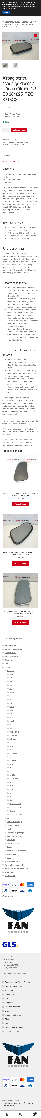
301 (11, 696)
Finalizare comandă (12, 1007)
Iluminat (10, 829)
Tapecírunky (11, 854)
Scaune (10, 847)
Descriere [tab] (6, 155)
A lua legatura (10, 990)
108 (11, 681)
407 (11, 717)
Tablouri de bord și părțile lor (17, 850)
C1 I (11, 743)
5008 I (12, 721)
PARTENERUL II (15, 804)
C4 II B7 (12, 775)
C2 (31, 22)
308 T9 (12, 707)
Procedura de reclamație (14, 1027)
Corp (6, 663)
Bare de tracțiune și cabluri (14, 649)
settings (13, 8)
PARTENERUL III (15, 807)
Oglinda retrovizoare (14, 836)
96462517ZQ (19, 144)
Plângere (8, 1019)
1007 (11, 674)
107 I (11, 678)
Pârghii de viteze (13, 843)
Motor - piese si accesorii (14, 865)
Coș (6, 998)
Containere (9, 660)
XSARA (12, 811)
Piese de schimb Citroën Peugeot (17, 982)
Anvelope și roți (10, 645)
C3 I (21, 142)
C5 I (11, 782)
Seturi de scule (10, 876)
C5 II (11, 786)
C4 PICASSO (14, 778)
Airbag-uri (25, 22)
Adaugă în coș (19, 130)
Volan (9, 858)
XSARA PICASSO (16, 815)
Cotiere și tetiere (13, 825)
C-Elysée (13, 739)
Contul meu (9, 994)
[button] (35, 35)
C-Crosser (13, 735)
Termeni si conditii (12, 1031)
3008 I (12, 692)
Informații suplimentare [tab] (10, 161)
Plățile (7, 1023)
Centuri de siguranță (14, 822)
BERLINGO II (14, 732)
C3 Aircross (14, 753)
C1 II (11, 746)
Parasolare (11, 840)
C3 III (11, 764)
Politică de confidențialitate (15, 986)
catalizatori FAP (10, 653)
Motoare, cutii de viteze (13, 861)
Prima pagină (9, 22)
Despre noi (9, 1002)
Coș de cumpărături (31, 1112)
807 (11, 728)
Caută (20, 1114)
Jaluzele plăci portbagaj (15, 832)
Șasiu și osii (9, 872)
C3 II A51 (13, 761)
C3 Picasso (14, 768)
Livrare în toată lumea (13, 1015)
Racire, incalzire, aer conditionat (16, 868)
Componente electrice (12, 656)
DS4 (11, 800)
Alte (8, 818)
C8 (10, 797)
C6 (10, 793)
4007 (11, 710)
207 (11, 689)
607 (11, 725)
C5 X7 (12, 789)
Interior (17, 22)
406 (11, 714)
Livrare (7, 1011)
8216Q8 (11, 144)
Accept (6, 12)
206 (11, 685)
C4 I (11, 771)
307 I (11, 699)
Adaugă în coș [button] (20, 504)
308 (11, 703)
